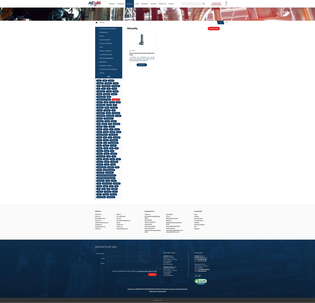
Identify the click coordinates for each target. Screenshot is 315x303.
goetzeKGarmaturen (102, 135)
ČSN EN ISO (114, 162)
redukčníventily (113, 135)
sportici (105, 140)
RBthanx (99, 118)
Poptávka (153, 4)
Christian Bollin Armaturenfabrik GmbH (106, 175)
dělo (114, 156)
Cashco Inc (147, 214)
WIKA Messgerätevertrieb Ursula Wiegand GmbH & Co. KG (174, 231)
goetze (114, 88)
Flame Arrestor (101, 105)
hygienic (99, 102)
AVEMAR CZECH (101, 167)
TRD (111, 186)
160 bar (99, 186)
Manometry (103, 62)
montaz (106, 153)
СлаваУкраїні (101, 116)
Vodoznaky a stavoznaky (107, 28)
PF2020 (99, 143)
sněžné (99, 159)
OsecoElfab (113, 107)
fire (98, 88)
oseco (99, 80)
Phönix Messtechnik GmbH (173, 226)
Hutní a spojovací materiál (108, 69)
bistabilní (113, 145)
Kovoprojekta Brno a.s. (122, 228)
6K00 (118, 102)
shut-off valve (116, 86)
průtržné (111, 80)
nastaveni (114, 153)
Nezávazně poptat (213, 28)
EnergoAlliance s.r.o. (100, 218)
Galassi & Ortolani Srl (150, 222)
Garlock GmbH (148, 224)
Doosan (118, 116)
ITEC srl (168, 216)
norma (106, 164)
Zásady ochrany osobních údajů (157, 291)
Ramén (104, 124)
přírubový (100, 151)
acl (105, 143)
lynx (111, 129)
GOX (108, 181)
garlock (113, 121)
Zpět (227, 22)
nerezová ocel (111, 197)
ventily (99, 145)
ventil (106, 148)
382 (115, 105)
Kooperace (144, 4)
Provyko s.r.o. (120, 224)
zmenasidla (108, 83)
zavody (99, 140)
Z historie (196, 216)
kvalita (113, 164)
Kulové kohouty (104, 40)
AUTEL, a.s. (119, 226)
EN (226, 5)
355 (111, 148)
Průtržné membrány (106, 58)
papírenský (116, 124)
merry (118, 159)
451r (110, 137)
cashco (112, 102)
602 (103, 189)
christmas (100, 162)
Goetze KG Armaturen (109, 170)
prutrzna (99, 110)
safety (108, 113)
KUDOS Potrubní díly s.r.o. (101, 222)
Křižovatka (106, 94)
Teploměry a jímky (105, 65)
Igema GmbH (109, 172)
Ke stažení (196, 228)
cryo (103, 88)
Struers (118, 222)
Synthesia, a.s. (98, 224)
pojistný (99, 148)
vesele (112, 159)
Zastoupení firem (198, 218)
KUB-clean (116, 137)
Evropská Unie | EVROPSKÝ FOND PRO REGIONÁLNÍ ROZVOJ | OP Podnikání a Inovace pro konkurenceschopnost (157, 289)
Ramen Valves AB (170, 228)
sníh (108, 156)
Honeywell (100, 107)
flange (106, 151)
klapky (107, 121)
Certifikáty (196, 222)
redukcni (99, 153)
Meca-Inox (113, 194)
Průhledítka (103, 32)
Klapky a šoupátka (105, 43)
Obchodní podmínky (199, 224)
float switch (116, 183)
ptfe (98, 124)
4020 (106, 102)
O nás (137, 4)
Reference (121, 4)
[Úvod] (97, 22)
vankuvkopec (114, 140)
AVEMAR (114, 189)
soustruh (112, 126)
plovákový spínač (107, 183)
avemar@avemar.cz (216, 4)
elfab (105, 80)
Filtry (101, 47)
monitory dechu (101, 97)
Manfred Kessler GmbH (172, 218)
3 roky (99, 194)
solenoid (106, 145)
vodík (118, 132)
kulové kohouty (101, 197)
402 (98, 189)
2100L (105, 129)
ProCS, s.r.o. (98, 220)
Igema (105, 186)
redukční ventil (101, 156)
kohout (99, 132)
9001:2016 (100, 164)
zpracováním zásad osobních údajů (147, 271)
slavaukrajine (116, 113)
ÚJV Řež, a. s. (98, 214)
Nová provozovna (198, 220)
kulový (117, 129)
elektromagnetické (113, 143)
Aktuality (130, 4)
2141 (98, 86)
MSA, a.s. (119, 214)
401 (116, 186)
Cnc (105, 126)
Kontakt (171, 4)
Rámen (112, 132)
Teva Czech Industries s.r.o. (123, 220)
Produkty (112, 4)
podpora (114, 94)
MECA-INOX (100, 172)
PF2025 (115, 91)
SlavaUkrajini (110, 116)
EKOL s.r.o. (98, 216)
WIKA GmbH (100, 181)
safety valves (116, 99)
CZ (226, 2)
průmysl (99, 126)
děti (109, 97)
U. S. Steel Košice (121, 216)
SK (226, 4)
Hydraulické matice (106, 54)
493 (108, 88)
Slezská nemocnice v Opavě (104, 99)
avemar (115, 83)
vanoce (108, 91)
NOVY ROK (107, 191)
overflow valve (101, 91)
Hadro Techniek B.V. (150, 228)
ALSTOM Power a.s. (100, 226)
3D (110, 124)
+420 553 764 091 (216, 3)
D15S (107, 107)
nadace (99, 94)
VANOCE (100, 191)
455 (116, 148)
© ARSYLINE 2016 (157, 300)
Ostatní (101, 73)
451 (105, 137)
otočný (113, 181)
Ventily (101, 36)
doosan (99, 129)
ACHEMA (111, 167)
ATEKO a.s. (98, 228)
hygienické (100, 121)
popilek (105, 132)
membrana (107, 110)
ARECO (105, 159)
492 (113, 110)
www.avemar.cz (202, 271)
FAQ (195, 226)
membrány (100, 83)
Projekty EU (162, 4)
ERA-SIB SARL (148, 220)
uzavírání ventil (106, 86)
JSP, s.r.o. (119, 218)
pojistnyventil (101, 113)
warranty (106, 194)
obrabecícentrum (108, 118)
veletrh (99, 170)
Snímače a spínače (105, 51)
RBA (99, 183)
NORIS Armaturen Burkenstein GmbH (106, 178)
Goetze (109, 105)
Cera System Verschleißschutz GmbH (152, 217)
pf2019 (106, 162)
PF (108, 189)
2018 (117, 167)
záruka (115, 191)
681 (112, 151)
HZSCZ (99, 137)
